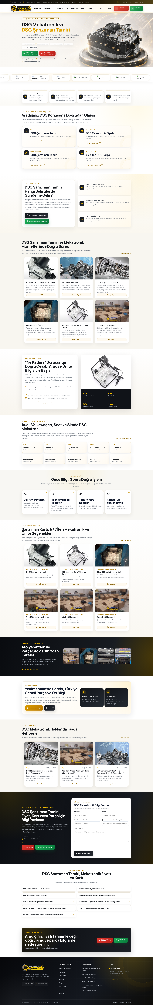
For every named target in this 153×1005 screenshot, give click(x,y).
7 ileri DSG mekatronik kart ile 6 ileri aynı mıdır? (94, 908)
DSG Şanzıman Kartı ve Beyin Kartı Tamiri (75, 326)
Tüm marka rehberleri (122, 438)
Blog (100, 8)
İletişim (108, 8)
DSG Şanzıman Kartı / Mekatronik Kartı (75, 573)
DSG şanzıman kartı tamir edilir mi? (35, 895)
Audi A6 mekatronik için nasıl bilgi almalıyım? (38, 902)
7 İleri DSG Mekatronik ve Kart (38, 617)
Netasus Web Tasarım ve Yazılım (122, 1002)
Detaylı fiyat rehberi (31, 403)
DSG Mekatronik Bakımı (71, 282)
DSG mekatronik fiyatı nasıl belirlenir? (91, 889)
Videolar (61, 990)
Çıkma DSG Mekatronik (106, 617)
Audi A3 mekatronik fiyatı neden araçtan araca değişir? (97, 895)
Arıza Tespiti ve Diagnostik (108, 282)
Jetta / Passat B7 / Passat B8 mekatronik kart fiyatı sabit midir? (44, 908)
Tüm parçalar (125, 540)
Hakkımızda (48, 8)
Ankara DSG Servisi (65, 968)
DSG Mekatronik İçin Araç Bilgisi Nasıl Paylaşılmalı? (39, 772)
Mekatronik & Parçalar (75, 8)
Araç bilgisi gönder (45, 403)
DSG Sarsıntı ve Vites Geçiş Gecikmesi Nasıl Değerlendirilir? (110, 772)
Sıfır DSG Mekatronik (70, 617)
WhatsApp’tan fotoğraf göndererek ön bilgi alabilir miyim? (43, 915)
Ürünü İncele (40, 584)
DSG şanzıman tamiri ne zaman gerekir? (36, 889)
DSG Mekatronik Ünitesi (36, 572)
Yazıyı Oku (40, 784)
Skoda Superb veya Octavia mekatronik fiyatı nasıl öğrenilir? (99, 902)
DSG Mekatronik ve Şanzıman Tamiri (40, 282)
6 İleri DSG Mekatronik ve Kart (109, 572)
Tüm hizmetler (124, 253)
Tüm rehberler (125, 738)
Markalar (90, 8)
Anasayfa (37, 8)
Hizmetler (59, 8)
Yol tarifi (51, 708)
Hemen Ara (29, 847)
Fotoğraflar (62, 986)
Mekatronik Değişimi (34, 325)
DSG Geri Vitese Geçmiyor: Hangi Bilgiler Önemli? (76, 772)
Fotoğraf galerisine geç (31, 669)
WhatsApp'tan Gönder (46, 847)
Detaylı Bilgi (40, 295)
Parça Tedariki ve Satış (106, 325)
